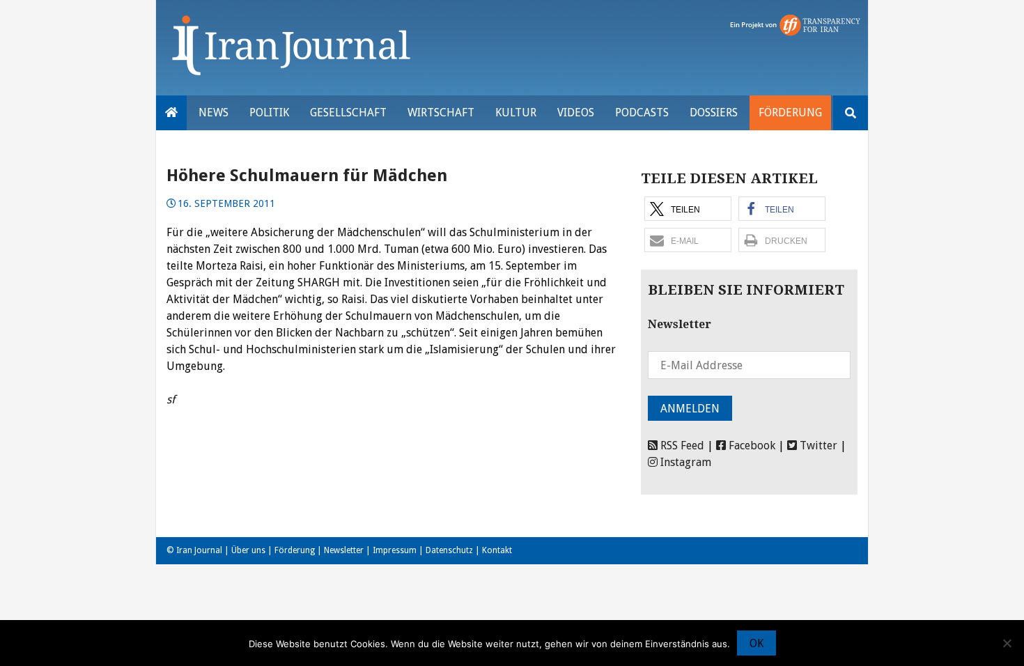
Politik (269, 112)
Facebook (750, 445)
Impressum (395, 550)
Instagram (684, 462)
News (213, 112)
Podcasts (642, 112)
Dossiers (714, 112)
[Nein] (1007, 643)
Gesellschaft (348, 112)
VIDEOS (575, 112)
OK (756, 643)
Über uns (248, 550)
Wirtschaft (441, 112)
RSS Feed (681, 445)
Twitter (817, 445)
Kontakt (497, 550)
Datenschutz (449, 550)
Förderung (790, 112)
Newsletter (344, 550)
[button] (687, 208)
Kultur (515, 112)
